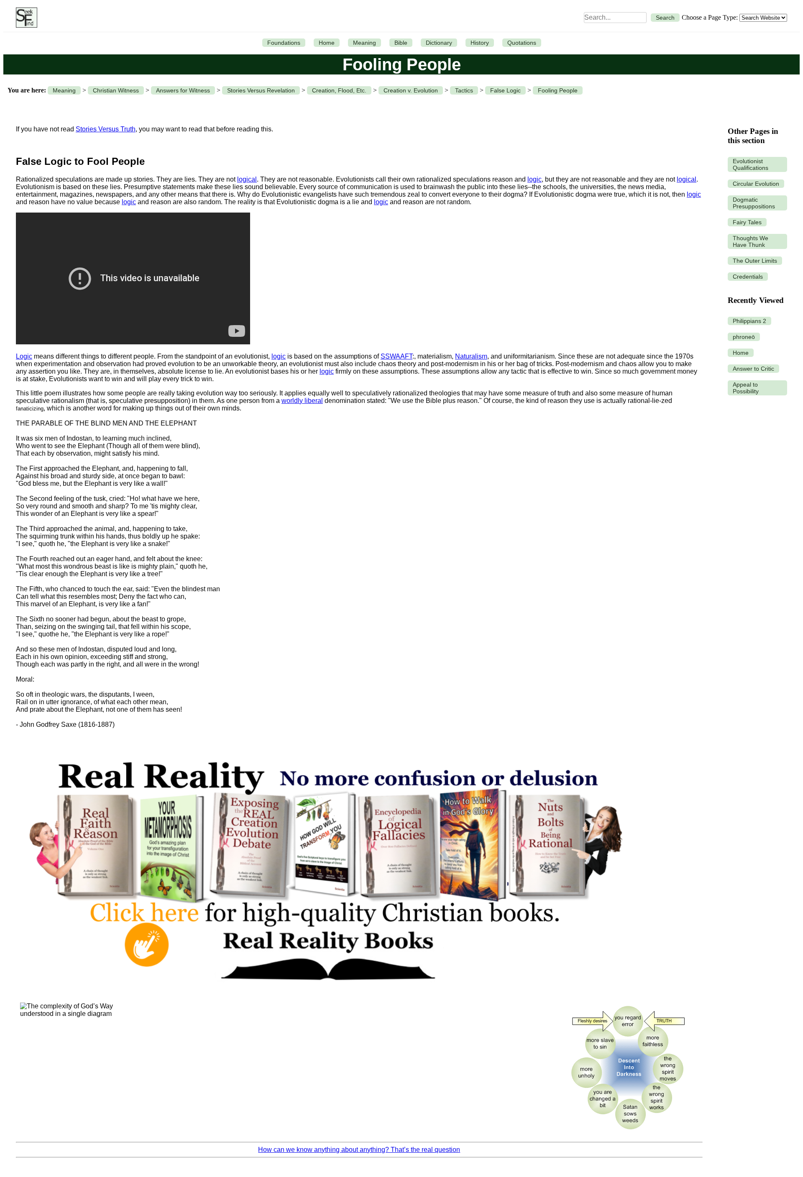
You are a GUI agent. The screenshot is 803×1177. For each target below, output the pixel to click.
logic (534, 179)
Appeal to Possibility (746, 388)
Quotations (521, 42)
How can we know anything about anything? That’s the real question (359, 1149)
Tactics (464, 90)
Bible (400, 42)
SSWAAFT (396, 356)
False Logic (505, 90)
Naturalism (471, 356)
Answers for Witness (183, 90)
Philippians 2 (749, 321)
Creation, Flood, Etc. (339, 90)
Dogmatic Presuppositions (754, 203)
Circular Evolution (756, 183)
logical (247, 179)
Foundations (283, 42)
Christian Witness (116, 90)
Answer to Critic (753, 368)
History (480, 42)
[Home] (24, 18)
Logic (24, 356)
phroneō (744, 336)
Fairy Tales (747, 222)
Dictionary (439, 42)
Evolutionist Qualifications (750, 164)
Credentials (748, 276)
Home (327, 42)
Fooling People (558, 90)
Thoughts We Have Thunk (750, 241)
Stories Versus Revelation (261, 90)
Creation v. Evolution (411, 90)
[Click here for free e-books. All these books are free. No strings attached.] (325, 994)
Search (665, 17)
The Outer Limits (755, 260)
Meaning (364, 42)
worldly (292, 400)
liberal (313, 400)
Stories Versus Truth (106, 129)
